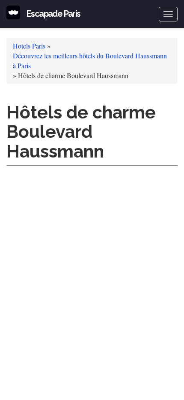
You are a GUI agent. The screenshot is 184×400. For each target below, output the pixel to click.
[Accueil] (13, 12)
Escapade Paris (53, 14)
